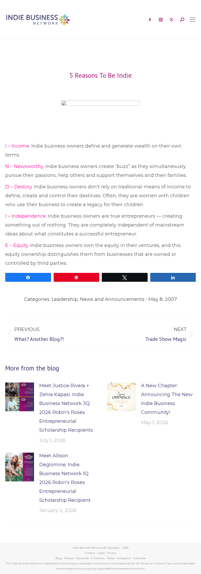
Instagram (124, 558)
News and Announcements (112, 299)
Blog (58, 558)
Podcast (69, 558)
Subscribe (139, 558)
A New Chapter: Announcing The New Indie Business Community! (167, 399)
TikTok (111, 558)
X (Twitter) (98, 558)
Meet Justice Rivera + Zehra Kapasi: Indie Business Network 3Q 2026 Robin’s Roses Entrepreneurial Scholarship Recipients (66, 408)
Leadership (65, 299)
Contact (90, 553)
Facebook (82, 558)
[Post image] (19, 396)
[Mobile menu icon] (192, 19)
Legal (101, 553)
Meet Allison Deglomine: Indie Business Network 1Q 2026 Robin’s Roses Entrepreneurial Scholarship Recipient (65, 478)
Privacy (111, 553)
